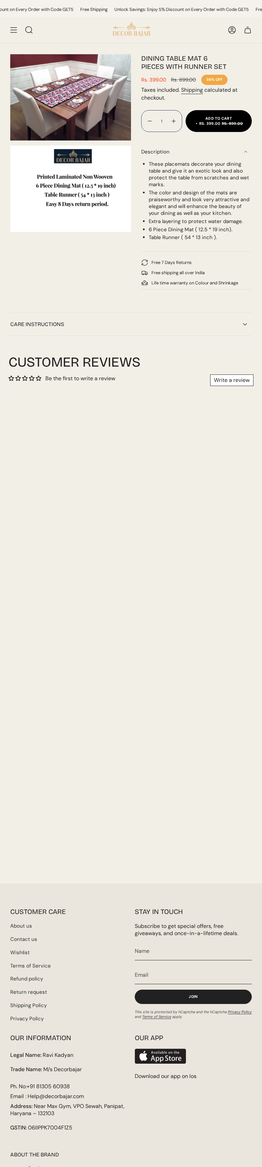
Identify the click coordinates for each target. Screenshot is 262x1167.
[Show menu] (13, 30)
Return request (28, 992)
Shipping (192, 89)
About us (21, 925)
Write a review (232, 380)
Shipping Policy (28, 1005)
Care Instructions (37, 324)
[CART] (248, 30)
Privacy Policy (27, 1018)
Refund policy (26, 978)
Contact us (23, 939)
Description (155, 151)
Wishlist (20, 952)
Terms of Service (30, 965)
